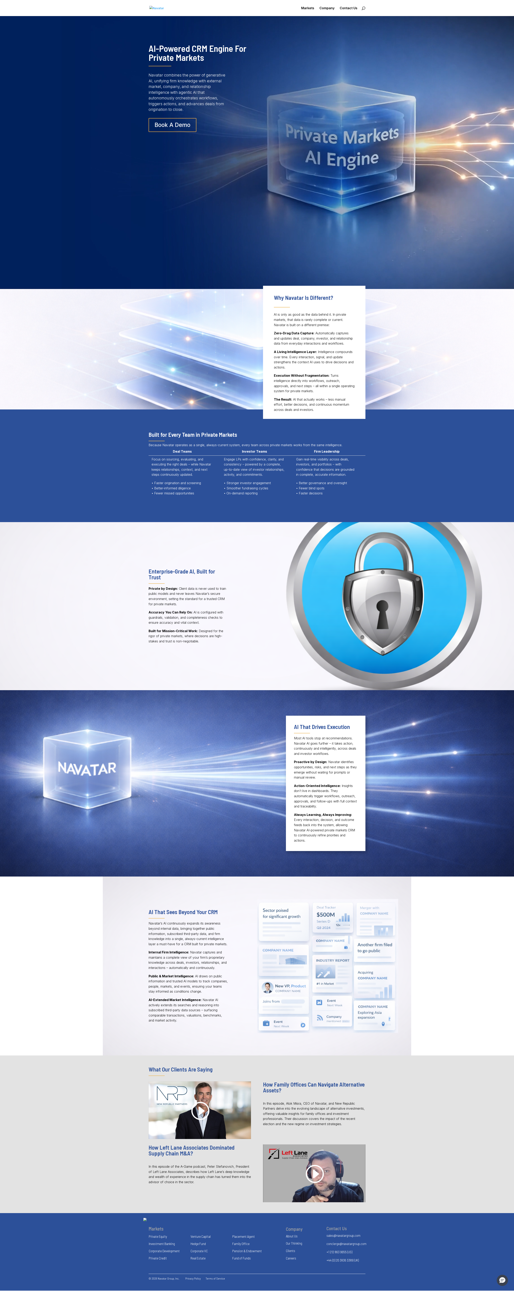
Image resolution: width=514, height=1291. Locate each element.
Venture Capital (201, 1236)
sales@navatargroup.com (343, 1235)
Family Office (241, 1244)
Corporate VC (199, 1251)
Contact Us (348, 8)
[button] (502, 1280)
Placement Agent (243, 1236)
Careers (291, 1258)
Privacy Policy (193, 1278)
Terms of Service (215, 1278)
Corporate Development (164, 1251)
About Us (292, 1236)
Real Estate (198, 1258)
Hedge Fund (198, 1244)
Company (327, 8)
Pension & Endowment (247, 1251)
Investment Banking (162, 1244)
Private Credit (158, 1258)
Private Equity (158, 1236)
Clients (290, 1251)
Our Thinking (294, 1243)
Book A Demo (172, 124)
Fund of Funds (241, 1258)
